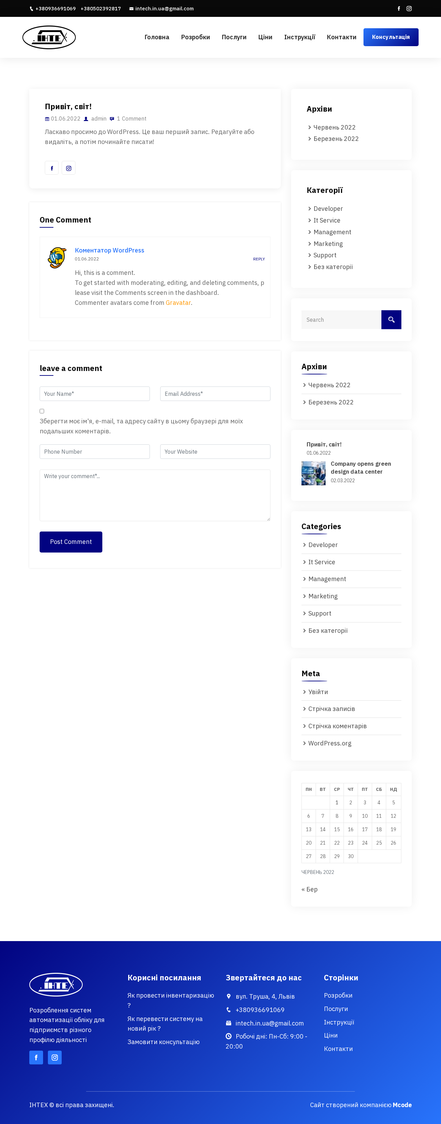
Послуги (234, 37)
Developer (328, 209)
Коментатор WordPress (109, 250)
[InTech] (68, 37)
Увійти (318, 692)
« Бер (309, 889)
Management (332, 232)
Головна (157, 37)
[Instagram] (409, 8)
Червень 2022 (335, 127)
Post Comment (71, 542)
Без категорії (333, 267)
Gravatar (178, 303)
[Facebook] (398, 8)
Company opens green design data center (361, 467)
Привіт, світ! (324, 444)
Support (325, 255)
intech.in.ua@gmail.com (164, 8)
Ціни (265, 37)
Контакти (342, 37)
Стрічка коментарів (337, 726)
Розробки (195, 37)
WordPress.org (329, 743)
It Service (327, 220)
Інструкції (299, 37)
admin (98, 118)
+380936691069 (55, 8)
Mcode (402, 1105)
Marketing (328, 244)
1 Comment (131, 118)
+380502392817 (101, 8)
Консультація (391, 36)
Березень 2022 (336, 139)
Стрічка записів (331, 709)
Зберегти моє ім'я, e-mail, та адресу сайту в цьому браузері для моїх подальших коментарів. (141, 426)
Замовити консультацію (163, 1042)
